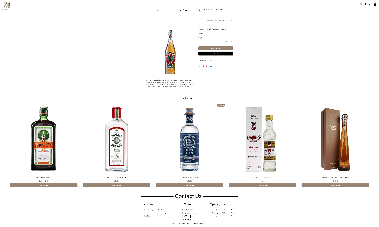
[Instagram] (186, 216)
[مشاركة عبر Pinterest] (207, 66)
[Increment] (226, 41)
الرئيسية (230, 21)
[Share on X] (199, 66)
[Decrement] (232, 41)
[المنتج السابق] (374, 146)
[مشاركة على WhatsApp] (203, 66)
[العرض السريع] (335, 139)
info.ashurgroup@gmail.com (188, 213)
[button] (375, 4)
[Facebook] (190, 216)
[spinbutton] (229, 41)
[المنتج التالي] (5, 146)
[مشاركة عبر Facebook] (211, 66)
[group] (189, 146)
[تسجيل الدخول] (366, 4)
